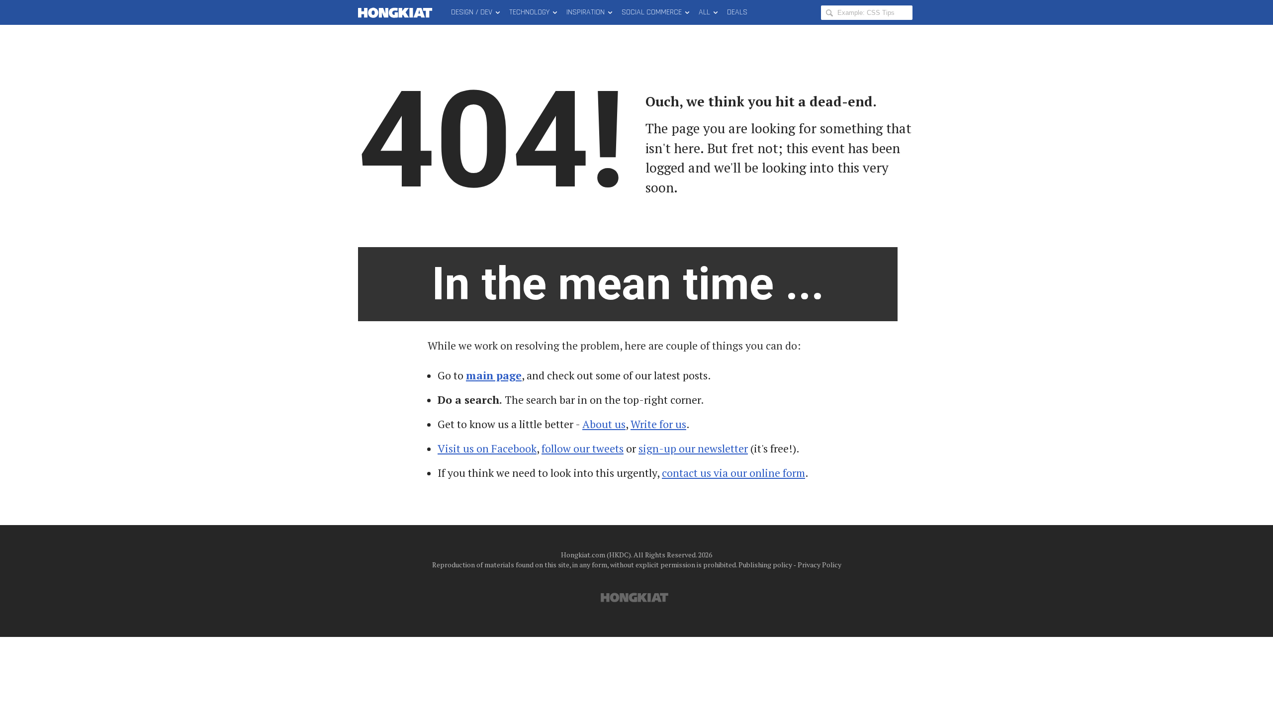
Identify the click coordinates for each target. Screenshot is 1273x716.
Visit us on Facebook (487, 448)
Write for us (658, 424)
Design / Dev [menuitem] (471, 12)
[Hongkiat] (397, 12)
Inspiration (585, 12)
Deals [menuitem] (737, 12)
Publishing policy (765, 564)
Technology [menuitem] (529, 12)
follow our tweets (583, 448)
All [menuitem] (704, 12)
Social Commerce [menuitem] (652, 12)
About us (604, 424)
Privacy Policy (819, 564)
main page (494, 375)
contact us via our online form (733, 473)
